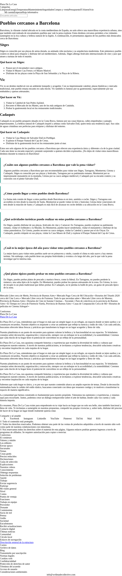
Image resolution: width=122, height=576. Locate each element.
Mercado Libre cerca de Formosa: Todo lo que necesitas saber (51, 298)
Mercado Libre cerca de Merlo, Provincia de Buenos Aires (27, 295)
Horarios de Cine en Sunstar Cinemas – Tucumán (50, 301)
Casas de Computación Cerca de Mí (90, 303)
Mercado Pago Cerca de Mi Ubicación (75, 295)
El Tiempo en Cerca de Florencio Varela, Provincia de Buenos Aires (39, 303)
